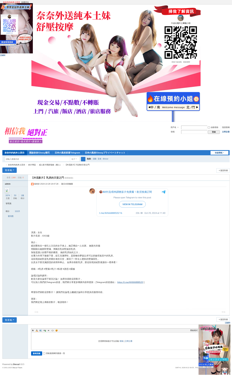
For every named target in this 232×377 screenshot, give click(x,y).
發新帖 (8, 170)
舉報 (223, 312)
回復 (36, 312)
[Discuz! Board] (27, 147)
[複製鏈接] (69, 178)
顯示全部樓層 (67, 184)
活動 (94, 159)
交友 (99, 159)
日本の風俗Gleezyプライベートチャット (105, 152)
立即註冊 (226, 132)
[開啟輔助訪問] (225, 2)
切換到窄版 (228, 3)
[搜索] (83, 159)
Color (36, 330)
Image (40, 330)
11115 (17, 211)
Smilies (56, 330)
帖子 (73, 159)
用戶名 (173, 127)
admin (7, 184)
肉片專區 (32, 165)
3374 (8, 195)
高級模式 (194, 330)
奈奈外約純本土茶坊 (11, 2)
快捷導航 (219, 153)
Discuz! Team (17, 367)
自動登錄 (214, 127)
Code (52, 330)
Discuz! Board (3, 165)
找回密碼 (226, 127)
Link (44, 330)
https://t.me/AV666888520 (130, 282)
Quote (48, 330)
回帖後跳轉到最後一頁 (55, 353)
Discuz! (16, 364)
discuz (105, 159)
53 (15, 195)
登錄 (121, 341)
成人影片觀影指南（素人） (50, 165)
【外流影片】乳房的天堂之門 (77, 165)
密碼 (173, 132)
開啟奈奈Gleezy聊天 (39, 152)
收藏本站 (25, 2)
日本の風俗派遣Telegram (67, 152)
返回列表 (224, 170)
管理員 (8, 203)
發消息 (11, 216)
